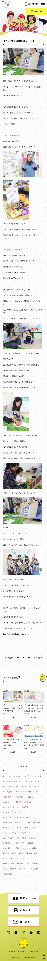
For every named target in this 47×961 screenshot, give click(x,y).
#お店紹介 (7, 802)
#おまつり (7, 797)
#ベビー (15, 833)
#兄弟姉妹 (7, 843)
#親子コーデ (23, 869)
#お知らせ (28, 802)
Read (12, 718)
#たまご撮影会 (25, 817)
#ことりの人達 (22, 807)
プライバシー (33, 951)
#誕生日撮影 (8, 874)
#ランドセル (21, 838)
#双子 (36, 853)
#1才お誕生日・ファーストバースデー (17, 781)
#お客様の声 (18, 797)
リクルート (22, 951)
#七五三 (32, 838)
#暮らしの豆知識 (32, 864)
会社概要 (12, 951)
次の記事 (38, 657)
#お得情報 (17, 802)
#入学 (22, 843)
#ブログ (5, 714)
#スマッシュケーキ (10, 817)
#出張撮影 (7, 848)
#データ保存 (8, 823)
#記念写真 (35, 869)
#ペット (6, 833)
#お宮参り (29, 797)
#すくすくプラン (9, 812)
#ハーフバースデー (33, 823)
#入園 (16, 843)
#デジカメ (19, 823)
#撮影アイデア (8, 864)
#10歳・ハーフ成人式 (33, 776)
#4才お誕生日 (34, 787)
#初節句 (6, 853)
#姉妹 (5, 858)
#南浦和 (29, 853)
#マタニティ (25, 833)
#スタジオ (22, 812)
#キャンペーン (8, 807)
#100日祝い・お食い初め (12, 776)
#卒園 (14, 853)
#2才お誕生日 (8, 787)
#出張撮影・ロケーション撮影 (25, 848)
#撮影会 (20, 864)
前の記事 (9, 657)
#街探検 (13, 869)
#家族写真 (14, 858)
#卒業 (21, 853)
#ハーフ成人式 (8, 828)
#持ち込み (24, 858)
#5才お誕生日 (8, 792)
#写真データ (32, 843)
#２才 (37, 781)
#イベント (37, 792)
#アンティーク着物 (23, 792)
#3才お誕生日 (21, 787)
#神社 (5, 869)
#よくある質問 (8, 838)
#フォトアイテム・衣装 (26, 828)
